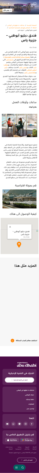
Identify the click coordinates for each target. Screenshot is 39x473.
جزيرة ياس (9, 60)
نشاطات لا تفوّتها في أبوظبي (25, 390)
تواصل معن (30, 408)
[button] (7, 10)
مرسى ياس (23, 67)
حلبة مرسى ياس (30, 72)
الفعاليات (31, 404)
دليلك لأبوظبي (29, 395)
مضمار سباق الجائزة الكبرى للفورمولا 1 (17, 57)
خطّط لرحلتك (30, 399)
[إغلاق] (10, 226)
